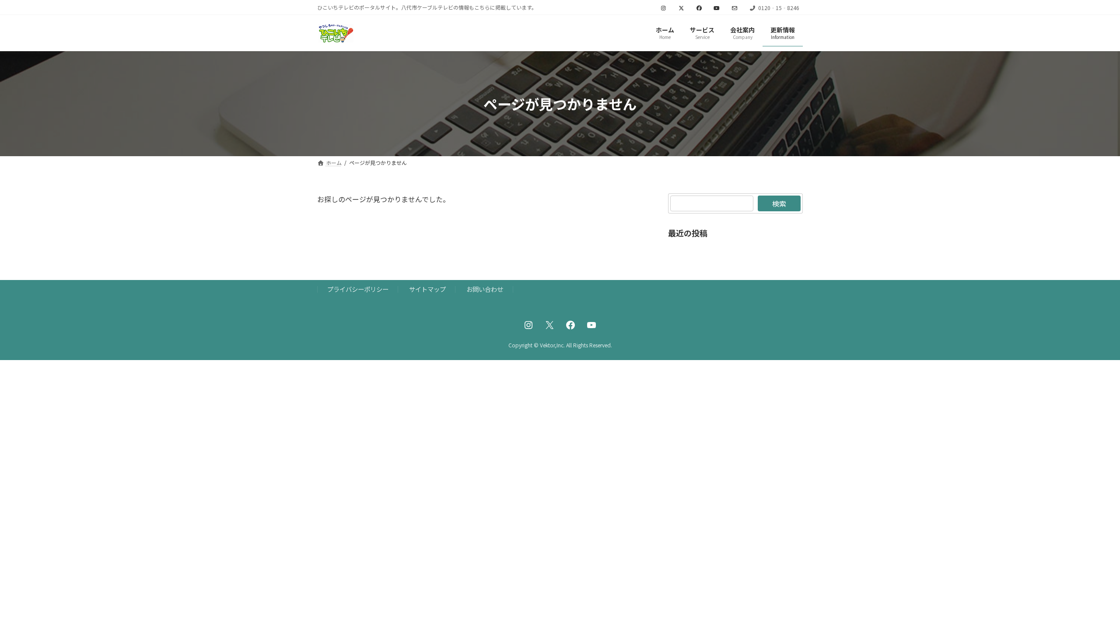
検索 (779, 203)
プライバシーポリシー (357, 289)
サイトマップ (427, 289)
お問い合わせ (484, 289)
